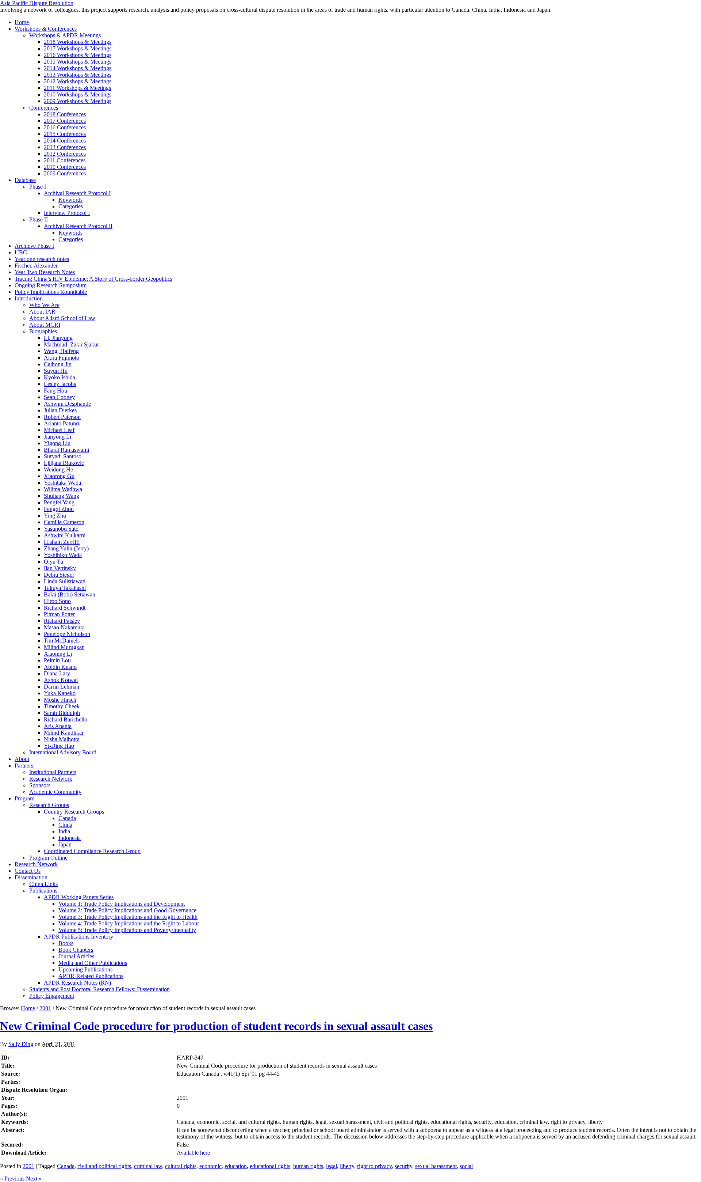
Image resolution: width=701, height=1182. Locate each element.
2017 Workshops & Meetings (77, 48)
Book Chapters (75, 950)
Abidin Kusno (60, 667)
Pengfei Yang (59, 502)
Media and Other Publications (92, 963)
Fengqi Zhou (59, 509)
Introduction (29, 298)
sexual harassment (436, 1166)
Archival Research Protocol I (77, 193)
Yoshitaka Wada (62, 483)
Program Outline (48, 858)
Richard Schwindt (64, 608)
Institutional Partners (52, 772)
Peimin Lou (57, 660)
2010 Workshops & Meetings (77, 94)
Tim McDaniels (62, 640)
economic (210, 1166)
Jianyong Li (57, 436)
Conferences (43, 108)
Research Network (50, 779)
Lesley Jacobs (60, 384)
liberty (347, 1166)
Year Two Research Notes (45, 272)
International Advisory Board (62, 752)
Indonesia (69, 838)
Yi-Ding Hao (59, 746)
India (64, 831)
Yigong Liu (57, 443)
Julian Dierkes (60, 410)
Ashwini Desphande (67, 404)
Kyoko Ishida (59, 377)
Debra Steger (59, 575)
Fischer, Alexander (36, 265)
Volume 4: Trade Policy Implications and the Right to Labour (128, 923)
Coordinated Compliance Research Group (92, 851)
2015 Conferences (65, 134)
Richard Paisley (62, 621)
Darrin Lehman (61, 686)
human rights (308, 1166)
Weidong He (58, 469)
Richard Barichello (65, 719)
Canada (67, 818)
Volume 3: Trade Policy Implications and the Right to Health (128, 917)
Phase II (38, 219)
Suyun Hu (56, 371)
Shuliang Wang (61, 496)
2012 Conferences (65, 154)
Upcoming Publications (85, 969)
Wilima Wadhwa (63, 489)
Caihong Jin (58, 364)
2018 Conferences (65, 114)
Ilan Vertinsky (60, 568)
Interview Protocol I (67, 213)
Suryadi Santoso (62, 456)
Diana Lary (57, 673)
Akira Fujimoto (61, 358)
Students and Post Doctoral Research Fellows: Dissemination (99, 989)
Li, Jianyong (58, 338)
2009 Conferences (65, 173)
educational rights (270, 1166)
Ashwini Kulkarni (64, 535)
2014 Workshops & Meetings (77, 68)
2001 (45, 1008)
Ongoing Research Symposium (51, 285)
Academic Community (55, 792)
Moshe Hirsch (60, 700)
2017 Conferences (65, 121)
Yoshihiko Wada (63, 555)
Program (24, 798)
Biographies (43, 331)
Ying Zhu (55, 515)
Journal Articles (76, 956)
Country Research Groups (74, 811)
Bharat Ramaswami (66, 450)
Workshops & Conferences (46, 29)
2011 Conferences (64, 160)
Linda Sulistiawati (64, 581)
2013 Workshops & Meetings (77, 75)
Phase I (37, 186)
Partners (24, 765)
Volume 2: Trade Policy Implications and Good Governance (127, 910)
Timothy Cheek (62, 706)
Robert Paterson (62, 417)
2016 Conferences (65, 127)
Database (25, 180)
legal (331, 1166)
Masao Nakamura (64, 627)
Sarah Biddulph (62, 713)
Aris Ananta (58, 726)
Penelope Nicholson (67, 634)
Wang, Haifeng (61, 351)
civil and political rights (104, 1166)
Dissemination (31, 877)
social (466, 1166)
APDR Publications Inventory (78, 936)
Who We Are (44, 305)
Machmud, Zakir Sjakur (71, 344)
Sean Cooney (59, 397)
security (403, 1166)
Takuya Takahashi (65, 588)
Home (22, 22)
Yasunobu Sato (61, 529)
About (22, 759)
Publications (43, 890)
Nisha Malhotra (62, 739)
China (65, 825)
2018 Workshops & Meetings (77, 42)
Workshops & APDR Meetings (65, 35)
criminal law (148, 1166)
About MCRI (44, 325)
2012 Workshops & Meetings (77, 81)
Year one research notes (42, 259)
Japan (65, 844)
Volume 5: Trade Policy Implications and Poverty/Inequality (127, 930)
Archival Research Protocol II (78, 226)
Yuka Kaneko (60, 693)
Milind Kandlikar (64, 733)
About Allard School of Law (62, 318)
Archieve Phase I (34, 246)
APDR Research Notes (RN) (77, 983)
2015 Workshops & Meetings (77, 61)
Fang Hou (55, 390)
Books (65, 943)
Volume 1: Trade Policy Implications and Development (121, 904)
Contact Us (28, 871)
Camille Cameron (64, 522)
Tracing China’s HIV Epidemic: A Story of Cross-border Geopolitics (93, 279)
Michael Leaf (59, 430)
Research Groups (49, 805)
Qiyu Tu (53, 561)
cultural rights (180, 1166)
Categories (70, 206)
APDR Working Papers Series (79, 897)
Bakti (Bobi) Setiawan (69, 594)
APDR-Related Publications (90, 976)
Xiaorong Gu (59, 476)
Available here (193, 1152)
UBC (21, 252)
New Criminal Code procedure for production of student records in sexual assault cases (216, 1026)
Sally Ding (20, 1044)
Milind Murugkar (64, 647)
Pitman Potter (59, 614)
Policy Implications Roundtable (51, 292)
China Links (43, 884)
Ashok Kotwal (61, 680)
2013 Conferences (65, 147)
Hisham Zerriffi (62, 542)
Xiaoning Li (58, 654)
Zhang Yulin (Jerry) (66, 548)
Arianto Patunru (62, 423)
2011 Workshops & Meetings (77, 88)
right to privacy (374, 1166)
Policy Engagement (51, 996)
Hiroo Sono (57, 601)
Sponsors (39, 785)
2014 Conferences (65, 140)
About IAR (42, 311)
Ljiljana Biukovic (64, 463)
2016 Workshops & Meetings (77, 55)
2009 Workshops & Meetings (77, 101)
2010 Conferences (65, 167)
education (236, 1166)
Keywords (70, 200)
